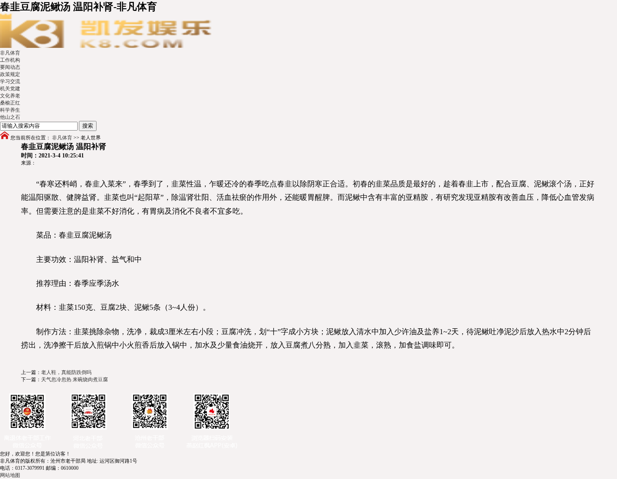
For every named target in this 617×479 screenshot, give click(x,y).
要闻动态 (10, 67)
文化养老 (10, 96)
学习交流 (10, 81)
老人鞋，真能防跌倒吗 (66, 372)
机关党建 (10, 89)
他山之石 (10, 117)
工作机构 (10, 60)
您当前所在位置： (30, 138)
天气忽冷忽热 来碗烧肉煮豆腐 (74, 379)
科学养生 (10, 110)
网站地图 (10, 475)
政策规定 (10, 74)
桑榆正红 (10, 103)
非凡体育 (10, 53)
